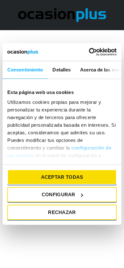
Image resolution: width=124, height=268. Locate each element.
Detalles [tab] (61, 69)
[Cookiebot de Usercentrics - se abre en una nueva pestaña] (89, 52)
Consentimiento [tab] (25, 69)
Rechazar (62, 212)
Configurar (58, 194)
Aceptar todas (62, 176)
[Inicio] (62, 14)
